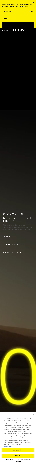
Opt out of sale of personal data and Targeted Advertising (18, 460)
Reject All (18, 455)
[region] (18, 437)
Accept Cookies (18, 450)
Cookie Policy (8, 446)
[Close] (34, 414)
